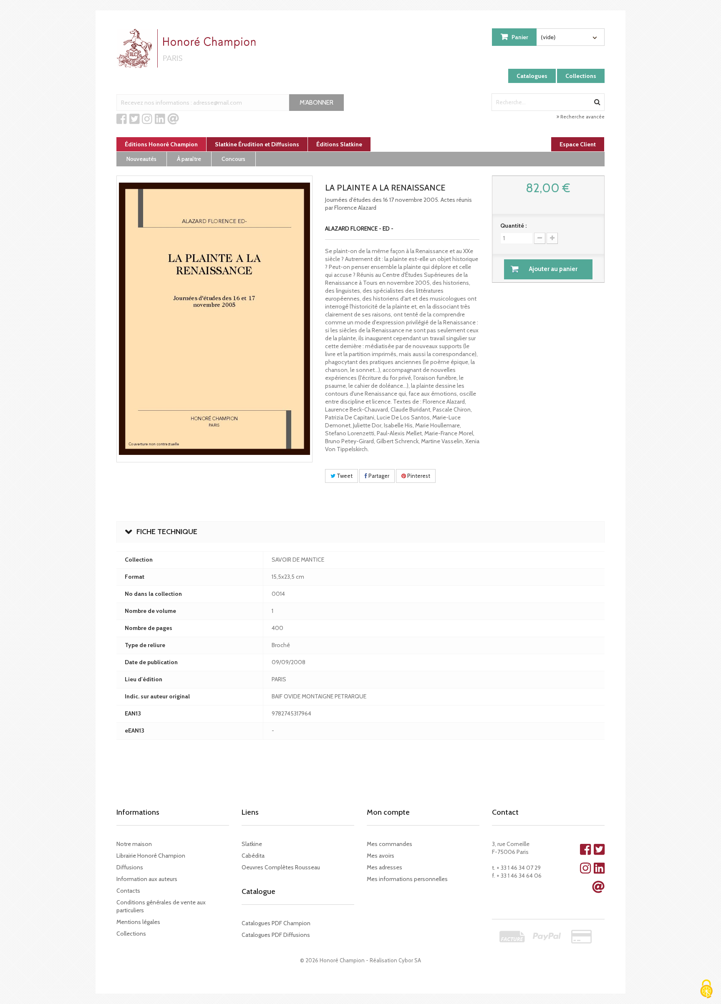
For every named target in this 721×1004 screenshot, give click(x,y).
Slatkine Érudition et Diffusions (257, 144)
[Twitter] (134, 119)
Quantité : (513, 225)
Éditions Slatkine (339, 144)
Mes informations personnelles (407, 879)
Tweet (344, 475)
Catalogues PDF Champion (276, 923)
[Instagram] (147, 119)
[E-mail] (173, 119)
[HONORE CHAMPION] (188, 48)
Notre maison (134, 844)
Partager (378, 475)
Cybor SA (409, 960)
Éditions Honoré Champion (161, 144)
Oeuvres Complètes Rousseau (281, 867)
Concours (233, 159)
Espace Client (578, 144)
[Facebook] (121, 119)
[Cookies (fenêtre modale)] (706, 989)
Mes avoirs (380, 855)
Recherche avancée (582, 117)
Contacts (128, 890)
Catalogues (532, 76)
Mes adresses (384, 867)
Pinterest (418, 475)
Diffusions (129, 867)
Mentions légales (138, 922)
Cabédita (253, 855)
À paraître (189, 159)
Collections (580, 76)
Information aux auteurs (146, 879)
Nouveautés (141, 159)
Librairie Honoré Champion (150, 855)
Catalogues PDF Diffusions (276, 935)
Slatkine (252, 844)
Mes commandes (389, 844)
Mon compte (388, 812)
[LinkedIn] (160, 119)
